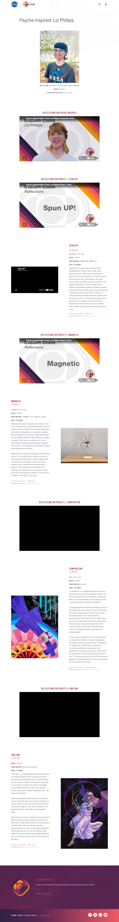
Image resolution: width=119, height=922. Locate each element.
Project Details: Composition (82, 667)
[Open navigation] (106, 4)
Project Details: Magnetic (23, 481)
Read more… (33, 475)
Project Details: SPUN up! (81, 313)
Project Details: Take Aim (23, 845)
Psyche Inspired (43, 893)
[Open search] (99, 4)
